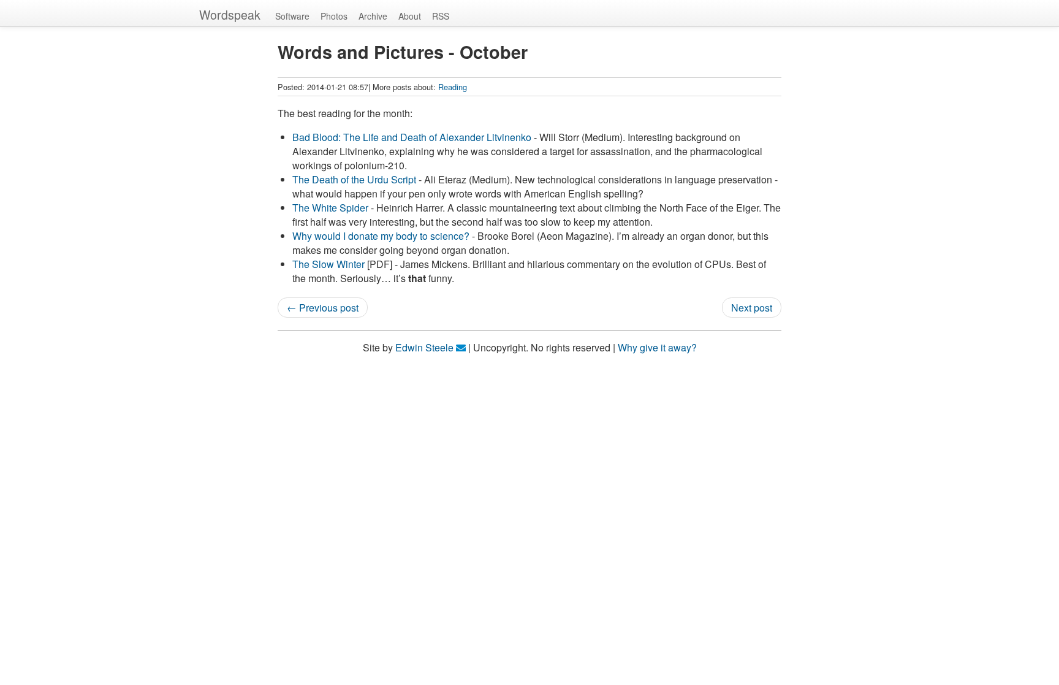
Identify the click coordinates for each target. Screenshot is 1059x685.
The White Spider (330, 208)
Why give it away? (657, 347)
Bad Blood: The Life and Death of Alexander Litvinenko (411, 137)
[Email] (461, 347)
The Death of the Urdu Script (354, 179)
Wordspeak (229, 14)
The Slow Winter (328, 264)
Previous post (329, 307)
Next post (751, 307)
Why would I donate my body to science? (380, 236)
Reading (452, 87)
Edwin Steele (424, 347)
